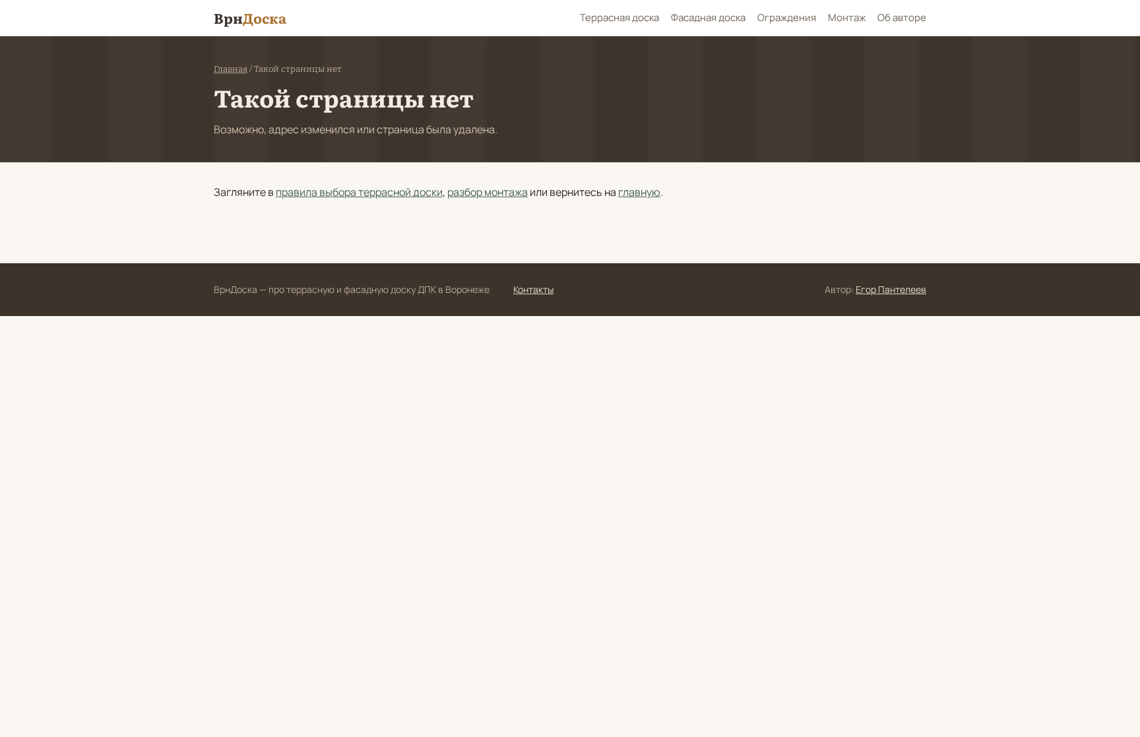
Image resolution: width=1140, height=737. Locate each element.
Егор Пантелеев (891, 289)
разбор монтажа (487, 192)
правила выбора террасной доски (359, 192)
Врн (250, 17)
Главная (230, 69)
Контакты (533, 289)
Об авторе (901, 17)
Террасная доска (619, 17)
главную (639, 192)
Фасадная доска (708, 17)
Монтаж (847, 17)
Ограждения (786, 17)
